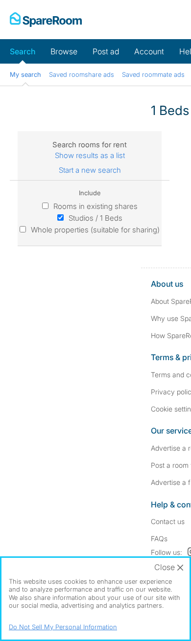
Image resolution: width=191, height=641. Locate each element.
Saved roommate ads (153, 74)
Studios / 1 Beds (95, 218)
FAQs (159, 538)
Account (149, 51)
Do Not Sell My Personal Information (63, 627)
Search (22, 51)
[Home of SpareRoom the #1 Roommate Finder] (46, 19)
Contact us (168, 521)
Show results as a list (90, 155)
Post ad (106, 51)
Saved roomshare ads (81, 74)
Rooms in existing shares (95, 206)
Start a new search (90, 170)
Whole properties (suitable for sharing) (95, 229)
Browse (63, 51)
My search (25, 74)
